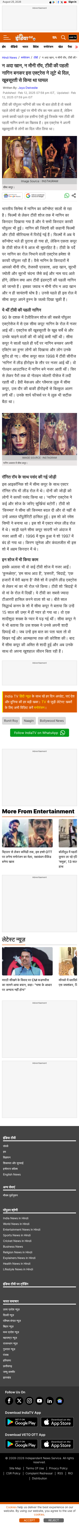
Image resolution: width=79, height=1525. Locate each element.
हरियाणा (7, 1360)
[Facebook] (9, 1401)
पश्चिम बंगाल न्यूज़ (12, 1320)
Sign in (72, 1)
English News (12, 1174)
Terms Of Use (35, 1468)
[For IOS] (57, 1444)
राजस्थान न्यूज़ (10, 1343)
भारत (25, 47)
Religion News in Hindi (17, 1252)
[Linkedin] (50, 1401)
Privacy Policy (58, 1468)
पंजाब (6, 1354)
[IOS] (50, 2)
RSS (60, 1473)
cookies (39, 1514)
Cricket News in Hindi (17, 1241)
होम (4, 47)
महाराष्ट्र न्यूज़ (10, 1337)
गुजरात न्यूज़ (9, 1349)
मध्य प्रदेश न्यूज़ (11, 1332)
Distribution (39, 1478)
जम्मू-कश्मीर (9, 1371)
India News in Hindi (15, 1218)
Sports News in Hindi (17, 1235)
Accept (29, 1520)
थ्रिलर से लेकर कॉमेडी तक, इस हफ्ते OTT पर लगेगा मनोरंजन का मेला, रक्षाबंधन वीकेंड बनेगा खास (27, 857)
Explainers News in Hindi (19, 1258)
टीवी (36, 57)
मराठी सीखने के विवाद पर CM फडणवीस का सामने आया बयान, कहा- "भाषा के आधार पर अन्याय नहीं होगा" (27, 985)
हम (4, 1151)
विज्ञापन (7, 1157)
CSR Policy (13, 1473)
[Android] (54, 2)
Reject (53, 1520)
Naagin (29, 721)
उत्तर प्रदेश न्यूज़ (11, 1309)
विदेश (36, 47)
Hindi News (9, 57)
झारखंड (7, 1377)
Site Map (15, 1468)
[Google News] (12, 195)
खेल (60, 47)
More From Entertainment (38, 811)
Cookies (11, 1507)
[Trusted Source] (35, 195)
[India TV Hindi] (25, 37)
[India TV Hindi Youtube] (65, 2)
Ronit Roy (11, 721)
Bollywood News (52, 721)
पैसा (70, 47)
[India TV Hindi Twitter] (62, 2)
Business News (13, 1246)
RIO (70, 1473)
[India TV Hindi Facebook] (58, 2)
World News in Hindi (16, 1224)
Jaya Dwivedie (28, 87)
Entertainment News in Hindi (21, 1229)
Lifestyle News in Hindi (18, 1269)
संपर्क (5, 1146)
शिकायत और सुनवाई (13, 1163)
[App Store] (57, 1422)
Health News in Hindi (16, 1263)
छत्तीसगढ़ (7, 1366)
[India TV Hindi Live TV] (72, 37)
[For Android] (21, 1444)
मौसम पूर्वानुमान (10, 1195)
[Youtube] (39, 1401)
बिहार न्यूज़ (8, 1326)
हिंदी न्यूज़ (25, 696)
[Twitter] (19, 1401)
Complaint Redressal (39, 1473)
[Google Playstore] (21, 1422)
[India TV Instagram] (29, 1401)
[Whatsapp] (66, 195)
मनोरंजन (48, 47)
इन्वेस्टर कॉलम (10, 1168)
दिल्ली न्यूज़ (8, 1315)
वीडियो (14, 47)
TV (44, 702)
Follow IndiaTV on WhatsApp (36, 733)
